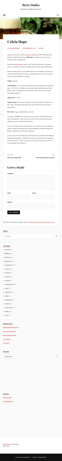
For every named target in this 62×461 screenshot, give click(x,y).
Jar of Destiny (7, 339)
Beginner (7, 253)
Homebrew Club (9, 284)
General (7, 276)
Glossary (7, 280)
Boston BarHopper (8, 401)
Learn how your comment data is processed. (41, 222)
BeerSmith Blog (7, 397)
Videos (7, 311)
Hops (41, 48)
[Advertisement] (15, 376)
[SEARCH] (56, 236)
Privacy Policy (7, 444)
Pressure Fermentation (9, 331)
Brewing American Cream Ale (45, 157)
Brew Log (7, 257)
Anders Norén (42, 457)
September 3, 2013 (30, 48)
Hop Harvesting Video (14, 157)
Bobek (35, 55)
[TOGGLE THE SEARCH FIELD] (58, 15)
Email (34, 193)
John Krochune (14, 48)
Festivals (7, 273)
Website (9, 202)
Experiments (8, 265)
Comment (10, 173)
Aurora (29, 55)
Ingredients (8, 292)
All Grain (7, 249)
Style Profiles (8, 307)
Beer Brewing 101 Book (9, 335)
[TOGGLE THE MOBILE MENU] (4, 15)
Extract (7, 269)
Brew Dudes (31, 5)
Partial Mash (8, 300)
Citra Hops (6, 343)
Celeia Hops (17, 41)
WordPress (26, 457)
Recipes (7, 303)
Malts (6, 296)
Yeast (6, 315)
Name (9, 193)
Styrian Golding (18, 64)
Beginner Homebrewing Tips (11, 327)
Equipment (8, 261)
